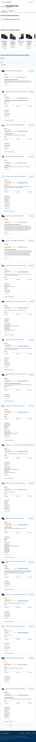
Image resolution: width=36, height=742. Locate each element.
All (1, 60)
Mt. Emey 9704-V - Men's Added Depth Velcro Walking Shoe (16, 445)
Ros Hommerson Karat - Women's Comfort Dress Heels (15, 265)
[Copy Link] (10, 84)
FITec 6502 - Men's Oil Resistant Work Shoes (13, 70)
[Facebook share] (7, 84)
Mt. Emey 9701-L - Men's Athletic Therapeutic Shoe (15, 405)
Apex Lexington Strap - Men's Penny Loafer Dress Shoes (16, 91)
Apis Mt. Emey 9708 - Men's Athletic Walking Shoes (15, 124)
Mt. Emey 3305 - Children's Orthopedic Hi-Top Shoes (15, 626)
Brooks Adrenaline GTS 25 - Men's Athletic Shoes (14, 339)
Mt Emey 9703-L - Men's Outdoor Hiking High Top (14, 215)
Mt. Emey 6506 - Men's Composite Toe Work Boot (14, 156)
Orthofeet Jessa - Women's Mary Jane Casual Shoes (15, 688)
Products (11, 11)
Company (4, 11)
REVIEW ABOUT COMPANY (8, 120)
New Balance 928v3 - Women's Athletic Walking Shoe (15, 176)
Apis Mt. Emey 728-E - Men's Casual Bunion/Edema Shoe (16, 594)
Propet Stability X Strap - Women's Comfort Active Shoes (16, 301)
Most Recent (3, 64)
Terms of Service (28, 733)
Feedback (33, 733)
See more (5, 232)
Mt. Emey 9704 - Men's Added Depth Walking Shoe (14, 658)
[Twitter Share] (9, 84)
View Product (31, 70)
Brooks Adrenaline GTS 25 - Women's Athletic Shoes (15, 483)
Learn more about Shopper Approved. (20, 736)
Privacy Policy (21, 733)
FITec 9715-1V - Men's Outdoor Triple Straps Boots (14, 240)
